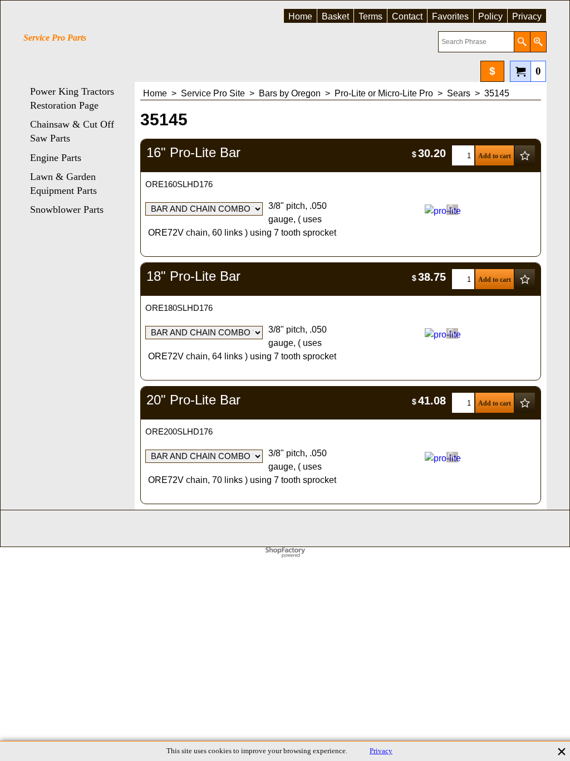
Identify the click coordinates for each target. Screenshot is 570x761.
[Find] (522, 42)
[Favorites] (525, 155)
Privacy (381, 751)
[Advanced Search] (538, 42)
